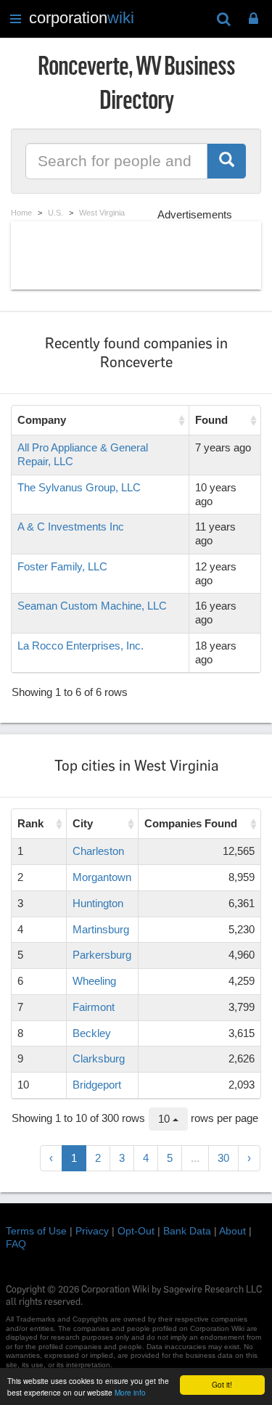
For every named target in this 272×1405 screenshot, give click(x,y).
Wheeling (94, 981)
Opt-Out (136, 1231)
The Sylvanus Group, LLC (79, 487)
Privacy (92, 1231)
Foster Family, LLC (62, 566)
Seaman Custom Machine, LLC (92, 605)
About (232, 1231)
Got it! (222, 1384)
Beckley (92, 1033)
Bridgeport (97, 1084)
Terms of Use (36, 1231)
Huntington (98, 903)
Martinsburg (101, 929)
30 (223, 1158)
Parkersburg (102, 955)
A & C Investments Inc (70, 526)
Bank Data (187, 1231)
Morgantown (102, 877)
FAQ (16, 1244)
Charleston (98, 851)
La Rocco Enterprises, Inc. (80, 645)
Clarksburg (99, 1058)
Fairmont (94, 1007)
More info (130, 1392)
